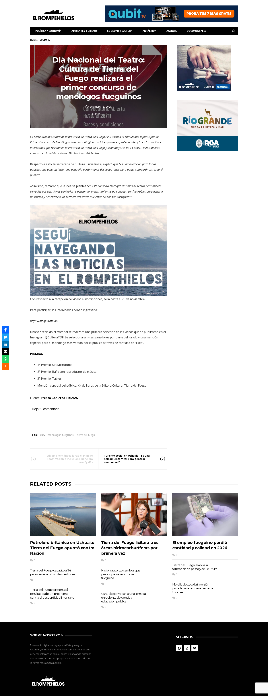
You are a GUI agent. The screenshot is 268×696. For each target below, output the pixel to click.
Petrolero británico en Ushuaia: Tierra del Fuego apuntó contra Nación (62, 548)
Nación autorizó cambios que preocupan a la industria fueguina (121, 574)
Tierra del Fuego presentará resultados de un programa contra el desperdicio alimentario (52, 593)
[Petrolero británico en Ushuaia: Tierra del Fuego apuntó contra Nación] (63, 514)
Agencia (171, 30)
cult (42, 435)
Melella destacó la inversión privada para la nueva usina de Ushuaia (192, 588)
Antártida (149, 30)
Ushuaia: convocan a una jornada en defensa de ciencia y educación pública (123, 597)
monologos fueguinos (61, 435)
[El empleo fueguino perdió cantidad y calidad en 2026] (205, 514)
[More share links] (5, 366)
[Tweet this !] (5, 337)
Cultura (96, 114)
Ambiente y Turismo (84, 30)
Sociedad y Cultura (119, 30)
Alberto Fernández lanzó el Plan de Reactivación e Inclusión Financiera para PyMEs (70, 459)
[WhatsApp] (5, 359)
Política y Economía (48, 30)
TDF (105, 114)
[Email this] (5, 351)
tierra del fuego (86, 435)
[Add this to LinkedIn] (5, 344)
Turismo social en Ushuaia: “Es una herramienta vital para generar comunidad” (127, 459)
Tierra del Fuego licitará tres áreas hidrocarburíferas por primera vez (129, 548)
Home (33, 39)
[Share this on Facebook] (5, 330)
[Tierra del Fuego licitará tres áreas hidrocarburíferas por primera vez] (134, 514)
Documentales (196, 30)
